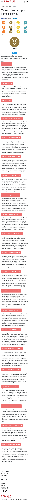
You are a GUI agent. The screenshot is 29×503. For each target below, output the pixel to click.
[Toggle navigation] (2, 1)
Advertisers (3, 485)
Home (2, 6)
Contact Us (3, 482)
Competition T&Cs (5, 473)
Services (3, 477)
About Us (3, 483)
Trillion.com (20, 499)
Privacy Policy (4, 475)
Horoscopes (8, 6)
